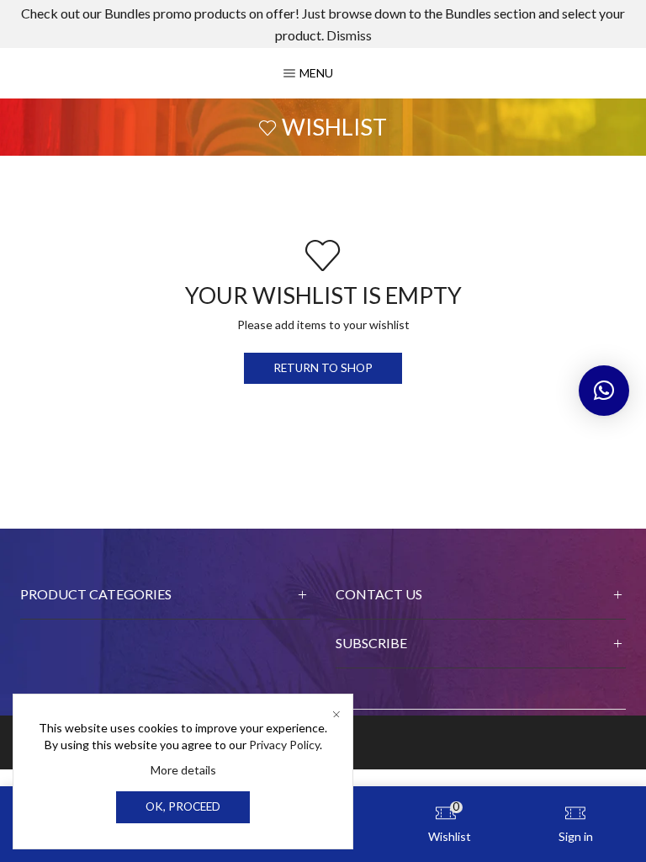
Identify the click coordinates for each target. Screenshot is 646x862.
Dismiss (349, 35)
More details (183, 770)
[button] (604, 390)
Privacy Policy (284, 744)
